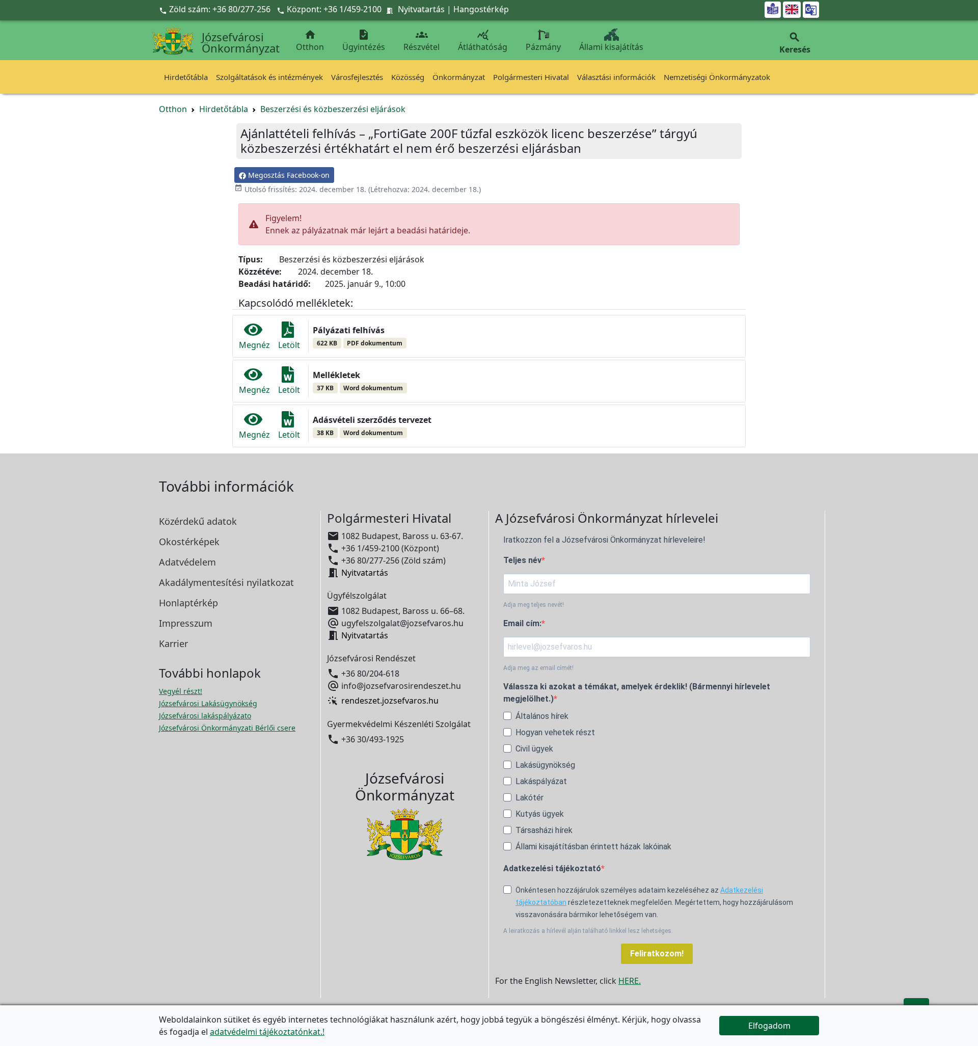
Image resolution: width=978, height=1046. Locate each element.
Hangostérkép (481, 9)
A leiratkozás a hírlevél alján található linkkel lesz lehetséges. (588, 930)
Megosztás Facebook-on (288, 175)
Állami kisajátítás (611, 46)
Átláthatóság (482, 40)
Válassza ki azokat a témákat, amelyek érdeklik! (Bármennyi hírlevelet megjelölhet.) (636, 693)
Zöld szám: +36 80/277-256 (216, 9)
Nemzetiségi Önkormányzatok (717, 77)
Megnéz (254, 345)
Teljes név (522, 560)
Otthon (310, 40)
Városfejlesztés (357, 77)
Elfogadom (769, 1025)
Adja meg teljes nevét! (533, 604)
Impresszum (185, 623)
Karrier (173, 643)
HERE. (629, 980)
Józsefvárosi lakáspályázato (205, 715)
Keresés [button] (794, 43)
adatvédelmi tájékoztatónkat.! (267, 1031)
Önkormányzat (458, 77)
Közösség (407, 77)
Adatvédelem (187, 562)
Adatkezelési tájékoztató (552, 868)
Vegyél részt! (180, 691)
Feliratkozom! (657, 953)
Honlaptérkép (188, 603)
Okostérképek (189, 541)
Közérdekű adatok (198, 521)
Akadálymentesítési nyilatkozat (226, 582)
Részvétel (421, 40)
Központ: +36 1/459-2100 (334, 9)
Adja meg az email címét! (538, 668)
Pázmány (543, 46)
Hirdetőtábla (186, 77)
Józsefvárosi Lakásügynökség (208, 703)
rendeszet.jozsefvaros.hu (390, 701)
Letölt (289, 345)
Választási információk (616, 77)
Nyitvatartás (421, 9)
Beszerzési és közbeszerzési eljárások (332, 109)
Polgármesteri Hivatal (531, 77)
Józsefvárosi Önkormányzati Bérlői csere (227, 728)
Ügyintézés (363, 40)
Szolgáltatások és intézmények (269, 77)
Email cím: (522, 623)
